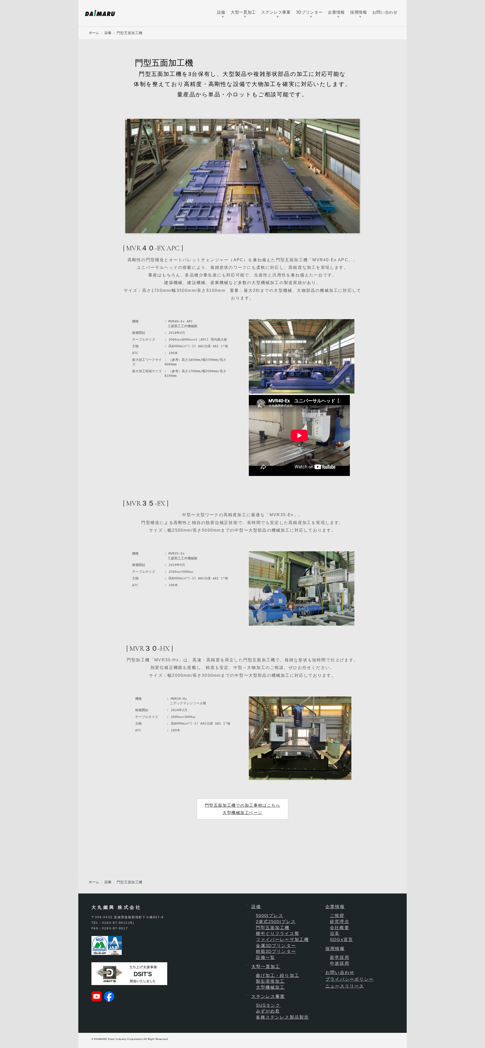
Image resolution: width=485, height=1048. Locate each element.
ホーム (94, 33)
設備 (108, 33)
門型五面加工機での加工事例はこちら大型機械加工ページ (242, 809)
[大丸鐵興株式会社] (100, 13)
